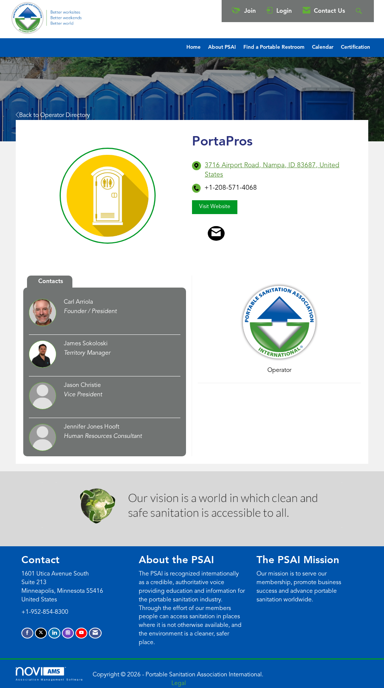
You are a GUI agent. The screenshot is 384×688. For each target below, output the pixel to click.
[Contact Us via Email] (95, 633)
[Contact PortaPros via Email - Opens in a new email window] (216, 233)
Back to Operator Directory (54, 115)
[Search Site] (359, 11)
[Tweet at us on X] (41, 633)
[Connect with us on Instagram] (68, 633)
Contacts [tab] (50, 282)
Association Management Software (49, 679)
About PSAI (222, 47)
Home (193, 47)
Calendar (322, 47)
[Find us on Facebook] (27, 633)
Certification (355, 47)
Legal (178, 684)
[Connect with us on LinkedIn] (54, 633)
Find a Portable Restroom (273, 47)
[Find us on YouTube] (81, 633)
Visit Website (214, 207)
